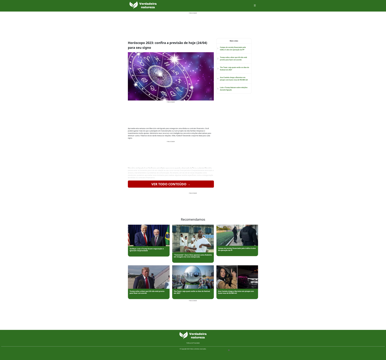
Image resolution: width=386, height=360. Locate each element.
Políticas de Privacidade (193, 343)
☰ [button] (255, 5)
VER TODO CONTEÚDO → (170, 184)
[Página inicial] (193, 335)
